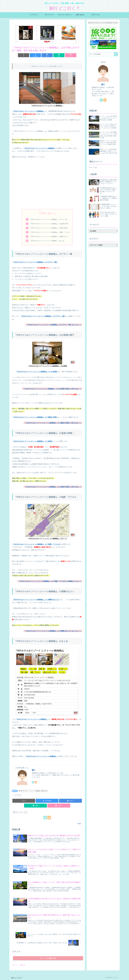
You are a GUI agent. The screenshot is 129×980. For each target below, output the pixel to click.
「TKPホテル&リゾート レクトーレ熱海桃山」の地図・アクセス (49, 232)
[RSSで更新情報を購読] (36, 782)
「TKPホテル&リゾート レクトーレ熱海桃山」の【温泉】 (32, 441)
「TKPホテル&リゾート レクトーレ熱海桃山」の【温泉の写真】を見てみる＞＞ (52, 487)
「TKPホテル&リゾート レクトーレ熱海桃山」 (47, 105)
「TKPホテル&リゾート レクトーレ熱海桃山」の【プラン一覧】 (35, 262)
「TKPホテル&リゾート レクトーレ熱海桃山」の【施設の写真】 (35, 417)
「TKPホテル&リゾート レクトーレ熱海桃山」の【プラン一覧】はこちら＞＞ (53, 325)
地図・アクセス (35, 672)
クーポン (62, 672)
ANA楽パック (52, 669)
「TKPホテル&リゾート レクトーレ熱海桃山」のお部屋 (47, 366)
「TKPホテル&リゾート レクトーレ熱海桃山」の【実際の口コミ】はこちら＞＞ (52, 631)
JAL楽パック (63, 669)
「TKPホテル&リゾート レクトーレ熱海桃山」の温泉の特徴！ (49, 228)
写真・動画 (24, 672)
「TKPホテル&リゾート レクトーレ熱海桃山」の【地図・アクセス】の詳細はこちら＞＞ (49, 581)
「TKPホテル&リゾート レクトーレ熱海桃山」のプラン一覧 (48, 219)
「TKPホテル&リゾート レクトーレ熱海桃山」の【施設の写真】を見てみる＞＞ (52, 423)
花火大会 (45, 790)
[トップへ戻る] (126, 977)
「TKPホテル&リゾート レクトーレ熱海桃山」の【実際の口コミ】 (35, 599)
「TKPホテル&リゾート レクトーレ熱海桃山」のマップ (47, 538)
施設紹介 (23, 669)
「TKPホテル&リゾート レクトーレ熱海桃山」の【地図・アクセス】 (36, 544)
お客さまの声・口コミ (49, 672)
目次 (44, 213)
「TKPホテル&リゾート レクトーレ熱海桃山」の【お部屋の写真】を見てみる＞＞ (52, 389)
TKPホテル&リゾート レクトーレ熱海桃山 (40, 650)
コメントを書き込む (48, 958)
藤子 (33, 770)
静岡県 (15, 790)
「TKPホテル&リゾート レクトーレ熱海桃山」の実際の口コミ (49, 236)
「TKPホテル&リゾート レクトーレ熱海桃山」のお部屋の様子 (49, 223)
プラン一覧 (32, 669)
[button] (70, 55)
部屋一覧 (41, 669)
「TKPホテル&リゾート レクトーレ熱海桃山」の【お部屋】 (36, 371)
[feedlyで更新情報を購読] (33, 782)
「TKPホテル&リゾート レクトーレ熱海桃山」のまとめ (46, 241)
